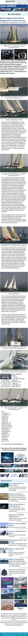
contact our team (7, 622)
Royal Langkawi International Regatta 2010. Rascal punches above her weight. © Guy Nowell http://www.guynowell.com (14, 371)
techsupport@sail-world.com (18, 624)
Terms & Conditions (10, 625)
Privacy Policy (19, 625)
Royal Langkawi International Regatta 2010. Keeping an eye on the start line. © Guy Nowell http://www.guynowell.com (14, 347)
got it (25, 635)
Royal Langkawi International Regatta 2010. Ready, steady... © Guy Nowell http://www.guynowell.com (14, 97)
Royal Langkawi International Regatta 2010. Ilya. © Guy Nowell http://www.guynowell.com (14, 293)
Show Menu (15, 14)
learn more (20, 635)
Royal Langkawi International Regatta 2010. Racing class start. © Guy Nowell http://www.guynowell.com (14, 119)
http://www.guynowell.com (14, 47)
